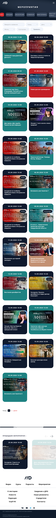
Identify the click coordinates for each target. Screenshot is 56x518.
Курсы (18, 484)
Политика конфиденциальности (10, 515)
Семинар (30, 14)
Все (2, 14)
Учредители (41, 498)
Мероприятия (44, 484)
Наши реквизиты (41, 495)
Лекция (9, 14)
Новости (12, 495)
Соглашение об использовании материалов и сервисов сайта (16, 516)
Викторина (42, 14)
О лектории (12, 491)
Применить (36, 29)
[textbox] (32, 23)
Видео (8, 484)
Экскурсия (19, 14)
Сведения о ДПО (41, 491)
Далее (15, 410)
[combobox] (32, 24)
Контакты (41, 501)
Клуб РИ (12, 501)
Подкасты (30, 484)
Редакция (12, 498)
